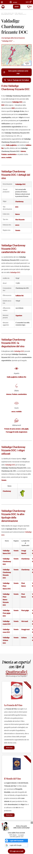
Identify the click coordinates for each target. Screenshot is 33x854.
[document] (16, 427)
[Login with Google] (7, 845)
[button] (32, 823)
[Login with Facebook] (7, 840)
